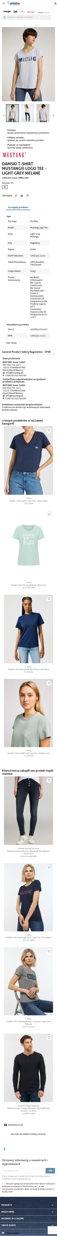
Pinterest (27, 195)
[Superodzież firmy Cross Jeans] (43, 12)
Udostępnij (15, 195)
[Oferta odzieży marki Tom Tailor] (22, 11)
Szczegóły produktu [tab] (18, 207)
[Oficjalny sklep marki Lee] (15, 11)
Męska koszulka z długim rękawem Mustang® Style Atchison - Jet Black (28, 1108)
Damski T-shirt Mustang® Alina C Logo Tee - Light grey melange (28, 1021)
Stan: (8, 343)
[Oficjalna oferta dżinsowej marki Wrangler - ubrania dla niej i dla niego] (7, 11)
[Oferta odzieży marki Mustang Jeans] (31, 12)
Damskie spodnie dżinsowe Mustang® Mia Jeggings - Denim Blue (28, 851)
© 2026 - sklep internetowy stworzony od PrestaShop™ (27, 1232)
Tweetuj (21, 195)
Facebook (4, 1149)
